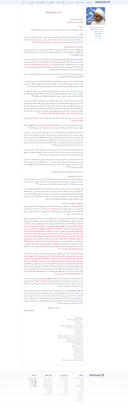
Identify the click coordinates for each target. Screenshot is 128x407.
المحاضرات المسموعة (47, 378)
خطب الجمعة (59, 2)
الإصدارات (30, 2)
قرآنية (82, 390)
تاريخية (81, 388)
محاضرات (69, 2)
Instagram (32, 380)
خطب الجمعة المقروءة (47, 386)
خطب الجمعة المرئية (47, 384)
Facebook (32, 386)
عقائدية (81, 384)
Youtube (32, 382)
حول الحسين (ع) (79, 400)
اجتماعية (66, 386)
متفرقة (66, 392)
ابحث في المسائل (64, 378)
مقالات (88, 2)
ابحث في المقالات (79, 378)
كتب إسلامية (49, 2)
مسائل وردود (79, 2)
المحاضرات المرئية (48, 380)
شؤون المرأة (80, 392)
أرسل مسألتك (65, 380)
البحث (22, 2)
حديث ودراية (80, 398)
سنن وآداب (81, 394)
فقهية (82, 380)
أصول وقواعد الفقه (79, 386)
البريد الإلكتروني (31, 378)
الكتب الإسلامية (48, 388)
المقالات (100, 30)
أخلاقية (81, 382)
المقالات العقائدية (93, 30)
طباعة (100, 39)
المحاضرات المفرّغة (48, 382)
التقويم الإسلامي (39, 2)
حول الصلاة (80, 396)
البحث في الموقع (48, 394)
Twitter (32, 384)
